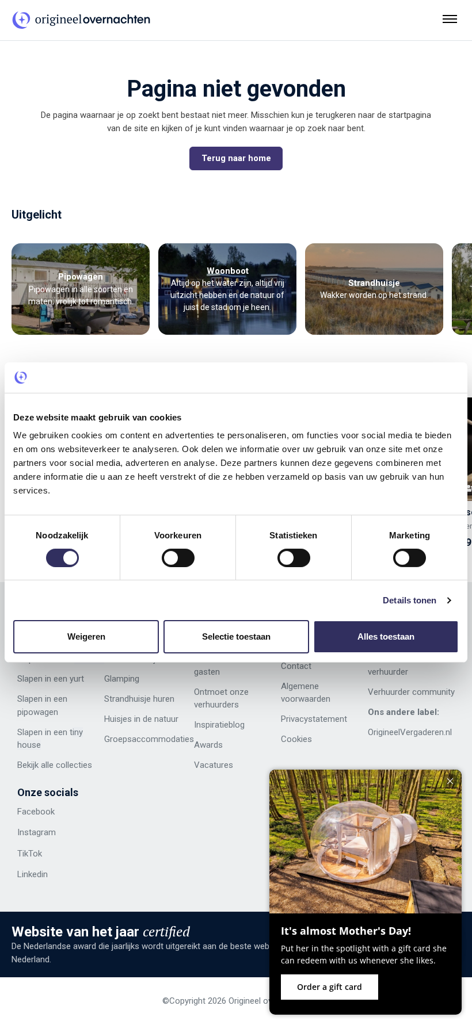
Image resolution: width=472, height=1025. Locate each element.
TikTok (29, 853)
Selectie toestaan (236, 636)
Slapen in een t (45, 732)
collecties (73, 765)
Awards (208, 745)
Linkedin (32, 874)
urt (79, 679)
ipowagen (40, 712)
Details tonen (409, 600)
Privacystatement (314, 719)
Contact (296, 666)
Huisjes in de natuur (141, 719)
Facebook (36, 811)
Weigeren (86, 636)
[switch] (178, 558)
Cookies (296, 739)
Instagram (36, 832)
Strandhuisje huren (139, 699)
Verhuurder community (411, 692)
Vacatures (213, 765)
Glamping (121, 679)
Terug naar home (236, 158)
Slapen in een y (45, 679)
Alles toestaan (385, 636)
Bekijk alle (35, 765)
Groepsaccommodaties (149, 739)
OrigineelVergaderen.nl (410, 732)
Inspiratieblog (219, 725)
